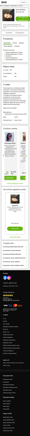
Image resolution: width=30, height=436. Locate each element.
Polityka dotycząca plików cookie (11, 345)
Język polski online (7, 430)
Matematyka (6, 406)
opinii (8, 300)
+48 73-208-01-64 (10, 283)
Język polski (6, 409)
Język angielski (7, 401)
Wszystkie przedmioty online (10, 387)
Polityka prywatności (8, 334)
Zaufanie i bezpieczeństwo (9, 353)
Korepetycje (6, 382)
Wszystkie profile (15, 237)
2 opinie (6, 173)
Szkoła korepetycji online (9, 392)
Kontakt (5, 321)
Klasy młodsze (6, 403)
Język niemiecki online (8, 428)
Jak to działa (6, 324)
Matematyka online (8, 417)
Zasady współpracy (8, 337)
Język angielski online (8, 419)
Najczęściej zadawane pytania (10, 326)
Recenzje (5, 329)
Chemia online (6, 425)
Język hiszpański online (9, 422)
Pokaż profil (9, 178)
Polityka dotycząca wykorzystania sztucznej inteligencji (11, 349)
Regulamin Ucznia (7, 342)
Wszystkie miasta (7, 390)
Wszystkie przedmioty (8, 384)
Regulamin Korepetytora (9, 340)
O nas (4, 318)
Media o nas (6, 332)
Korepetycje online (7, 379)
